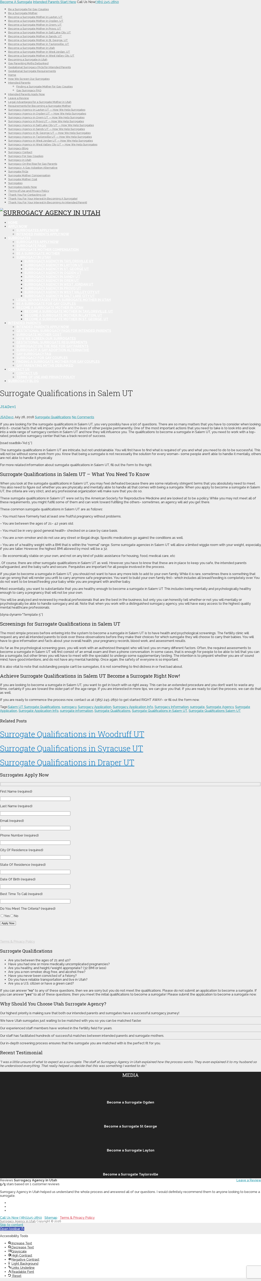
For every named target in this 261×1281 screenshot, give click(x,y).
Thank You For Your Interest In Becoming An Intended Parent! (47, 202)
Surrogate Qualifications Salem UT (215, 711)
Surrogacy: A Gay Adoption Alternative (33, 167)
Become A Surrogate (16, 2)
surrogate (197, 707)
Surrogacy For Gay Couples (25, 156)
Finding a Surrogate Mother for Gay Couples (44, 86)
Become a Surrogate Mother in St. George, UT (38, 40)
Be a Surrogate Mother (23, 13)
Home (12, 74)
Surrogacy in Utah (19, 159)
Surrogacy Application (94, 707)
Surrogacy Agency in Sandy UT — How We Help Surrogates (46, 129)
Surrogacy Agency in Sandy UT (52, 277)
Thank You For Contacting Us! (27, 194)
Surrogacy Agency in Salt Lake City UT (59, 296)
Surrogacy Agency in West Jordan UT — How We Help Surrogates (50, 140)
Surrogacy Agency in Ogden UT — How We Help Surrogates (47, 113)
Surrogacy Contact (20, 152)
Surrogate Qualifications (53, 417)
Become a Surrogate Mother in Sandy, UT (35, 36)
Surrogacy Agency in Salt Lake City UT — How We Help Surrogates (51, 125)
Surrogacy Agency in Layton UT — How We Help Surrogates (46, 109)
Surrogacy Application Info (133, 707)
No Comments (83, 417)
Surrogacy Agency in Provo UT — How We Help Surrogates (46, 121)
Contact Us (19, 369)
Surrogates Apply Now (22, 186)
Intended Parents (19, 82)
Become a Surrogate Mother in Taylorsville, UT (38, 44)
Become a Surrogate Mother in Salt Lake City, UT (39, 32)
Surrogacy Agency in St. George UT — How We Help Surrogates (49, 132)
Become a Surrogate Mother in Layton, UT (35, 17)
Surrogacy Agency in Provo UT (52, 288)
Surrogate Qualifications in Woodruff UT (72, 734)
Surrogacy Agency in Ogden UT (52, 273)
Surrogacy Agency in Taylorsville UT (59, 261)
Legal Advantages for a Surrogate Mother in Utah (39, 101)
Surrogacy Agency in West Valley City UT (62, 292)
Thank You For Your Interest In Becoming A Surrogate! (42, 198)
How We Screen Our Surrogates (29, 78)
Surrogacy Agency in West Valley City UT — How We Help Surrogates (52, 144)
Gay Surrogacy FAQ (28, 90)
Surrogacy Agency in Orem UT (51, 280)
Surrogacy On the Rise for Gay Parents (32, 163)
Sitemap (50, 1218)
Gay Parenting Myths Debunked (28, 63)
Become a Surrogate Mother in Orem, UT (35, 24)
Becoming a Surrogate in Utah (27, 59)
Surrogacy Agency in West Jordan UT (58, 284)
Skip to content (11, 1225)
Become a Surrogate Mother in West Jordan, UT (39, 51)
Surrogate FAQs (18, 171)
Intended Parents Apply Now (26, 94)
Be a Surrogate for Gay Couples (28, 9)
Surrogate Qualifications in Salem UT (159, 711)
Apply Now (17, 226)
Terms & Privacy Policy (17, 941)
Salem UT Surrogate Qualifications (34, 707)
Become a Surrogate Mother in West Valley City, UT (41, 55)
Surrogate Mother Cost (22, 179)
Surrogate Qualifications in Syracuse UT (71, 748)
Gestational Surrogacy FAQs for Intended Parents (39, 67)
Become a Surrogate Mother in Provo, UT (34, 28)
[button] (12, 1229)
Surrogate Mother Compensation (29, 175)
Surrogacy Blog (18, 148)
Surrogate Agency (220, 707)
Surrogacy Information (172, 707)
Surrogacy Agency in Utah (18, 1221)
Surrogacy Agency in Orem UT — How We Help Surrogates (46, 117)
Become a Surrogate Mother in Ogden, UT (35, 20)
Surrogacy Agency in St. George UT (56, 269)
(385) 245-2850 (107, 2)
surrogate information (76, 711)
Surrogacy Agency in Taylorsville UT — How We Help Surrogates (50, 136)
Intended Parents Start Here (54, 2)
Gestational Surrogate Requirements (32, 71)
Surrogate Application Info (39, 711)
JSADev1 (7, 417)
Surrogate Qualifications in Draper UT (67, 762)
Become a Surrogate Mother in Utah (31, 47)
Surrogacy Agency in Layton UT (53, 265)
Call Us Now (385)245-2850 (21, 1218)
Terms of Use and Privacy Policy (28, 190)
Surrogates (15, 183)
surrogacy (69, 707)
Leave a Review (18, 98)
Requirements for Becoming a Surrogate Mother (39, 105)
